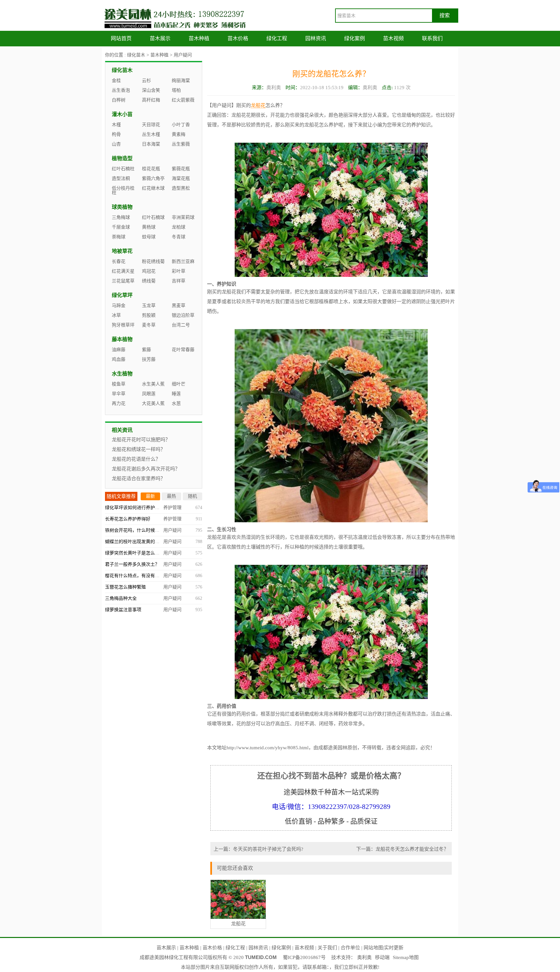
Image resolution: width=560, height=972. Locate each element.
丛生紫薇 (181, 144)
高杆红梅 (151, 100)
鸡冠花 (149, 271)
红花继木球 (153, 188)
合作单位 (350, 947)
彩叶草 (178, 271)
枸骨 (116, 134)
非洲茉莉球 (183, 217)
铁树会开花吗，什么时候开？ (134, 530)
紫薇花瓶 (181, 168)
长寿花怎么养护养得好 (127, 518)
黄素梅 (178, 134)
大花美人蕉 (153, 403)
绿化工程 (276, 38)
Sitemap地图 (406, 957)
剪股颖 (149, 315)
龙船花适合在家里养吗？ (138, 478)
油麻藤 (118, 349)
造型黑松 (181, 188)
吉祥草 (178, 281)
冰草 (116, 315)
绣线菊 (149, 281)
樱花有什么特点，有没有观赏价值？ (141, 575)
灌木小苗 (122, 114)
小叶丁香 (181, 124)
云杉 (146, 80)
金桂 (116, 80)
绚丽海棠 (181, 80)
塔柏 (176, 90)
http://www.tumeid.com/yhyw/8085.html (268, 747)
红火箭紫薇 (183, 100)
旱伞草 (118, 393)
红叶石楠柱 (123, 168)
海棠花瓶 (181, 178)
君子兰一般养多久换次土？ (132, 564)
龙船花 (258, 105)
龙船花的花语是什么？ (136, 459)
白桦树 (118, 100)
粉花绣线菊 (153, 261)
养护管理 (172, 507)
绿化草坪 (122, 295)
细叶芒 (178, 384)
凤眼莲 (149, 393)
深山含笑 (151, 90)
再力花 (118, 403)
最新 (150, 496)
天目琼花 (151, 124)
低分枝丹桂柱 (123, 190)
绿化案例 (354, 38)
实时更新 (393, 947)
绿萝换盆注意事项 (123, 609)
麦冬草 (149, 325)
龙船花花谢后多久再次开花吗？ (146, 468)
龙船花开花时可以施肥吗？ (141, 439)
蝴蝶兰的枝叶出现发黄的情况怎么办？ (143, 541)
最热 (171, 496)
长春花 (118, 261)
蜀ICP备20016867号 (304, 957)
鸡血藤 (118, 359)
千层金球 (121, 227)
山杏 (116, 144)
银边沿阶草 (183, 315)
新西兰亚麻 (183, 261)
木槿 (116, 124)
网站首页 (121, 38)
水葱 (176, 403)
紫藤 (146, 349)
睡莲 (176, 393)
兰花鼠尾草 (123, 281)
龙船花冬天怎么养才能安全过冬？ (412, 849)
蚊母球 (149, 236)
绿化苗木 (136, 55)
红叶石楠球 (153, 217)
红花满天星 (123, 271)
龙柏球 (178, 227)
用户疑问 (183, 55)
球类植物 (122, 207)
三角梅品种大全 (121, 598)
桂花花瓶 (151, 168)
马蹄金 (118, 305)
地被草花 (122, 251)
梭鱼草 (118, 384)
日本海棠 (151, 144)
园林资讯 (315, 38)
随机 (192, 496)
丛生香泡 (121, 90)
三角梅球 (121, 217)
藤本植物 (122, 339)
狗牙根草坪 (123, 325)
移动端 (382, 957)
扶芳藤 (149, 359)
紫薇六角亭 (153, 178)
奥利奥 (364, 957)
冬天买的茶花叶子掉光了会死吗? (268, 849)
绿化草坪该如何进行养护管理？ (137, 507)
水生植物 (122, 373)
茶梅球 (118, 236)
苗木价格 (238, 38)
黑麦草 (178, 305)
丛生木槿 (151, 134)
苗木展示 (160, 38)
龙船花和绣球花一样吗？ (138, 449)
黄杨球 (149, 227)
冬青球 (178, 236)
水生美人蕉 (153, 384)
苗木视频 (393, 38)
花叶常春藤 (183, 349)
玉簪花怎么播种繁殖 (125, 587)
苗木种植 (199, 38)
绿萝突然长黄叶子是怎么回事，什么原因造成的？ (155, 553)
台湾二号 (181, 325)
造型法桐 (121, 178)
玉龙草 (149, 305)
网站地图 (373, 947)
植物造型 (122, 158)
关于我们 (327, 947)
